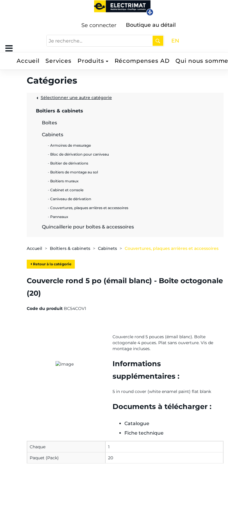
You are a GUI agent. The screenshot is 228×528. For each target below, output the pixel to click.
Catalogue (136, 423)
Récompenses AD (142, 60)
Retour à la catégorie (52, 264)
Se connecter (98, 25)
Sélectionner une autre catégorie (76, 97)
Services (58, 60)
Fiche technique (144, 433)
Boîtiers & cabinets (70, 248)
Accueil (28, 60)
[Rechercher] (158, 41)
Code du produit (45, 308)
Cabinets (107, 248)
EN (175, 40)
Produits (90, 60)
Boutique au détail (151, 25)
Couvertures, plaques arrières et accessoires (171, 248)
